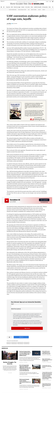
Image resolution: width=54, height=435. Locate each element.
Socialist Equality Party (22, 9)
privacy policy (24, 323)
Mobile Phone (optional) (16, 308)
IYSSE (28, 9)
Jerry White (9, 23)
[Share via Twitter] (3, 33)
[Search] (52, 7)
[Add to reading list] (3, 47)
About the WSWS (33, 9)
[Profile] (52, 1)
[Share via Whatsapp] (3, 36)
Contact (47, 1)
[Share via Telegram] (3, 39)
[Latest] (4, 7)
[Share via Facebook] (3, 30)
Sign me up (27, 328)
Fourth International (12, 9)
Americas (5, 348)
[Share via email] (3, 42)
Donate (44, 9)
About (50, 1)
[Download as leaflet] (3, 44)
